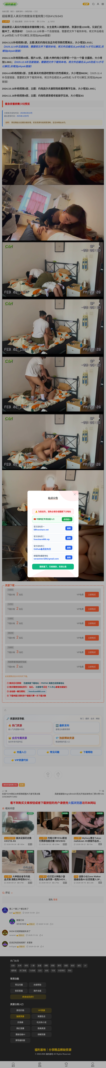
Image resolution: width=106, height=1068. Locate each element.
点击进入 (67, 519)
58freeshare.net (41, 529)
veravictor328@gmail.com (46, 559)
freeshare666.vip (42, 539)
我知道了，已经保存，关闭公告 (53, 567)
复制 (69, 528)
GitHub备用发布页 (42, 549)
